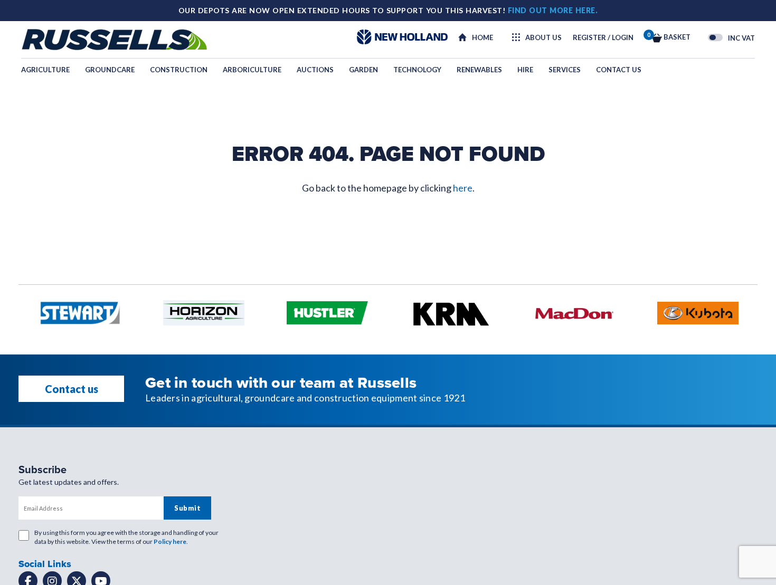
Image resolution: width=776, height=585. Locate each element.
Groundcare (110, 69)
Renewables (479, 69)
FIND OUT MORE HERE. (553, 10)
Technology (417, 69)
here (462, 188)
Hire (525, 69)
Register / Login (603, 37)
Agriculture (45, 69)
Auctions (315, 69)
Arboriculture (252, 69)
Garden (363, 69)
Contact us (618, 69)
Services (564, 69)
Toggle (715, 37)
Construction (178, 69)
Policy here (170, 541)
